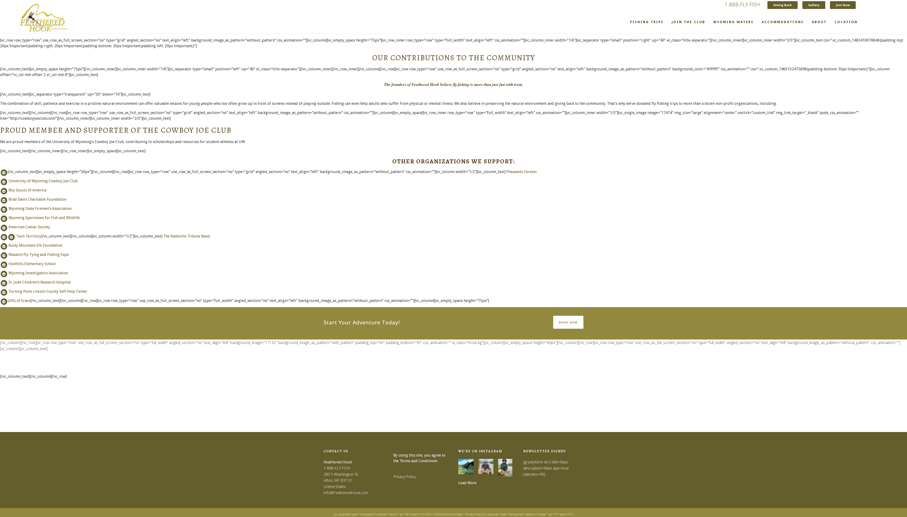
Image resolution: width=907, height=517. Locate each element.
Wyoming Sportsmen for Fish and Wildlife (44, 218)
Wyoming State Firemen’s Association (40, 208)
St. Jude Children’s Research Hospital (40, 282)
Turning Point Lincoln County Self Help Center (48, 291)
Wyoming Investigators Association (38, 273)
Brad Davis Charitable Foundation (37, 199)
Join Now (843, 5)
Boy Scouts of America (27, 190)
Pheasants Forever (521, 172)
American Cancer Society (29, 227)
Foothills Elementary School (32, 264)
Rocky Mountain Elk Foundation (35, 245)
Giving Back (782, 5)
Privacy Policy (404, 476)
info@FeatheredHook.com (346, 492)
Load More (467, 483)
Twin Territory (28, 236)
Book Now (568, 322)
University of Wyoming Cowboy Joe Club (43, 181)
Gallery (813, 5)
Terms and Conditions (418, 461)
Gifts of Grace (19, 300)
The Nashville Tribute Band (186, 236)
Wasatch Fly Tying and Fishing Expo (39, 254)
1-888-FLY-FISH (742, 4)
